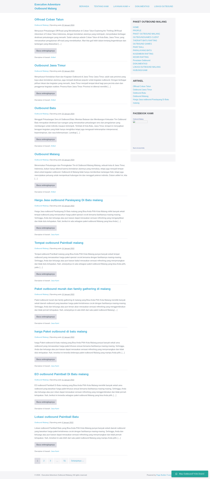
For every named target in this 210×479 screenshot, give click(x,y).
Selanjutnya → (77, 461)
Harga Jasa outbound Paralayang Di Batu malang (69, 200)
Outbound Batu (45, 108)
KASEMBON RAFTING (143, 54)
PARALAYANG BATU (142, 50)
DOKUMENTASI (142, 6)
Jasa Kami (55, 234)
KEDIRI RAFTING (141, 57)
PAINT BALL (138, 47)
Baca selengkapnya (45, 50)
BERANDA (84, 6)
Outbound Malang (47, 154)
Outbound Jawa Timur (50, 65)
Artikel (53, 57)
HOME (136, 27)
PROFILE (137, 30)
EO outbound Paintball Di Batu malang (62, 374)
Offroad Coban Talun (49, 19)
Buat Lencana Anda (138, 148)
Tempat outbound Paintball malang (59, 242)
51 (65, 461)
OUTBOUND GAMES (142, 44)
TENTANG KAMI (101, 6)
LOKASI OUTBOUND (163, 6)
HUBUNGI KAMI (140, 70)
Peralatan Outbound (141, 60)
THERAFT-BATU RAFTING (145, 40)
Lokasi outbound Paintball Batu (57, 416)
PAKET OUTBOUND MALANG (146, 34)
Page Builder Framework (165, 475)
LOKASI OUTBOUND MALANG (147, 67)
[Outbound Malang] (140, 133)
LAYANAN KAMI (120, 6)
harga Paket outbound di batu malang (61, 331)
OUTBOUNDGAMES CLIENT (146, 37)
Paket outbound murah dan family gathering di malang (73, 288)
